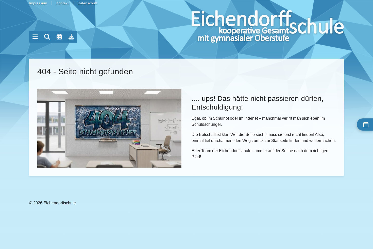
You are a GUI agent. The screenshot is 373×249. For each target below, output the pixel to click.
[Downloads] (71, 37)
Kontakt (62, 3)
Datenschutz (88, 3)
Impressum (38, 3)
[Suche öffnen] (47, 37)
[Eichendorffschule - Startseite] (268, 26)
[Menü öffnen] (35, 37)
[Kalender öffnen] (59, 37)
